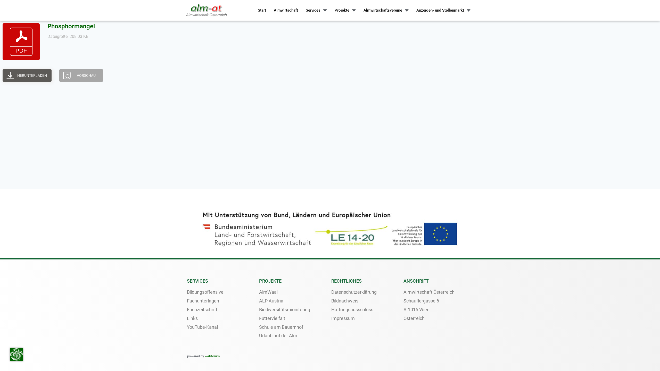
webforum (212, 356)
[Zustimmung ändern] (16, 354)
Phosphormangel (71, 26)
